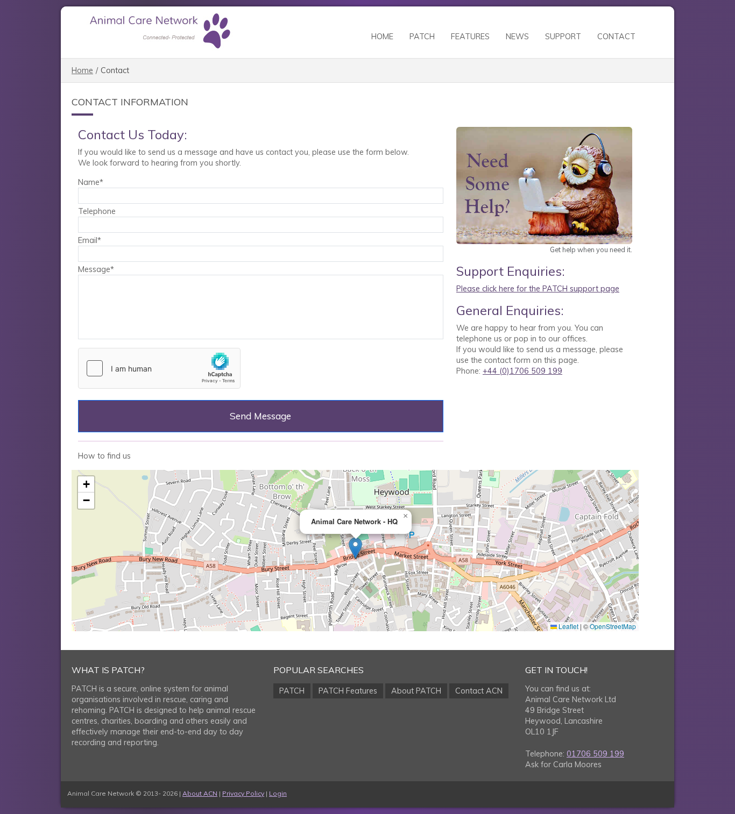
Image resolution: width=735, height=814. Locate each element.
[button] (355, 548)
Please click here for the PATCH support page (537, 289)
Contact (616, 36)
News (517, 36)
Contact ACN (479, 691)
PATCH (422, 36)
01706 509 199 (595, 754)
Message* (96, 269)
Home (382, 36)
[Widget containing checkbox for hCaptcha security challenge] (159, 368)
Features (470, 36)
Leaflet (567, 626)
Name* (90, 182)
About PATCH (416, 691)
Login (278, 793)
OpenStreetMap (613, 626)
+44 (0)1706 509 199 (522, 371)
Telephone (97, 211)
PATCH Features (348, 691)
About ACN (199, 793)
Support (563, 36)
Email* (89, 240)
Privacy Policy (243, 793)
